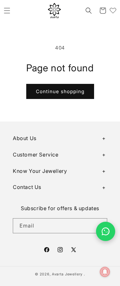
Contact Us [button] (27, 187)
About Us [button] (24, 138)
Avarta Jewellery (67, 274)
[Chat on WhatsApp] (105, 231)
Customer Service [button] (36, 154)
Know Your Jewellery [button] (40, 171)
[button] (7, 11)
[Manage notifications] (105, 272)
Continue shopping (60, 91)
